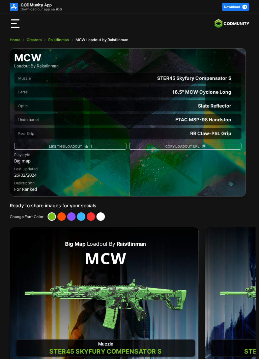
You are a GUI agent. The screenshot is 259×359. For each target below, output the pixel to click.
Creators (34, 39)
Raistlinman (58, 39)
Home (15, 39)
